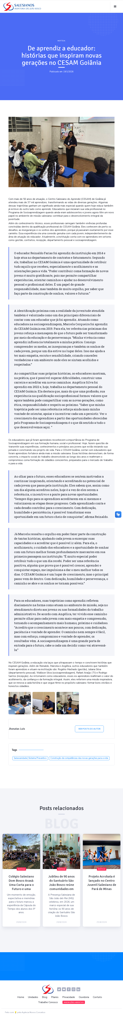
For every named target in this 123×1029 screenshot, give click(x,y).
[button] (115, 6)
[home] (23, 6)
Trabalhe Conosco (48, 1002)
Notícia (61, 41)
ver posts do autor (89, 729)
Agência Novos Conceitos (33, 1012)
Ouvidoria (84, 997)
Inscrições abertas (74, 1002)
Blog (44, 997)
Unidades (33, 997)
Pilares (54, 997)
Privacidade (68, 997)
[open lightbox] (19, 703)
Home (20, 997)
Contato (97, 997)
